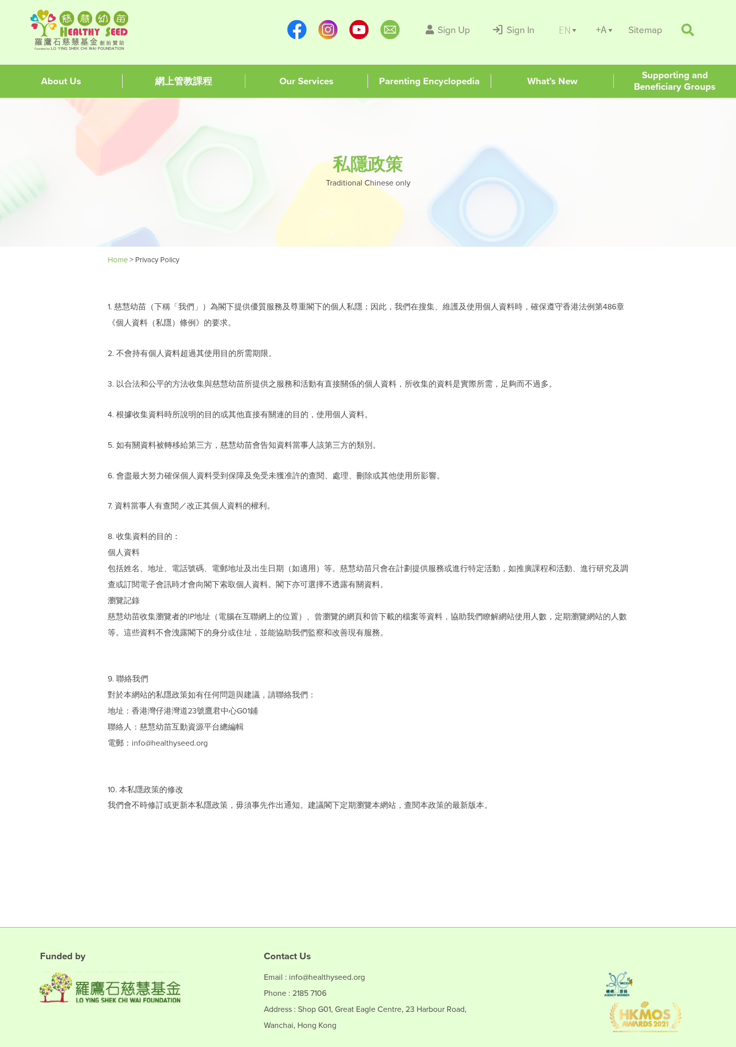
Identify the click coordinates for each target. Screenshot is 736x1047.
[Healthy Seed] (94, 30)
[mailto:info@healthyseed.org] (390, 30)
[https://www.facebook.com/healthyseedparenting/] (296, 30)
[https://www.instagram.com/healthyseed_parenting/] (327, 30)
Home (119, 259)
